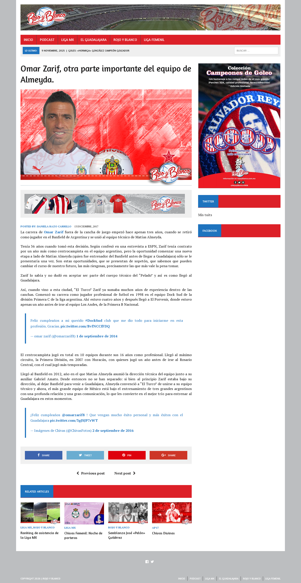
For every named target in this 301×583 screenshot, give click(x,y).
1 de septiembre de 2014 (96, 336)
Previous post (93, 473)
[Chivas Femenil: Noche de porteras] (84, 521)
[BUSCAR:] (256, 50)
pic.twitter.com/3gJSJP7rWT (74, 420)
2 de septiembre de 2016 (113, 430)
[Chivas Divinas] (172, 521)
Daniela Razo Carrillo (54, 226)
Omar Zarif (53, 232)
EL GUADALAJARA (94, 39)
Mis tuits (205, 214)
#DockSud (93, 320)
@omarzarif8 (73, 414)
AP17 (155, 527)
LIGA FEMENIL (154, 39)
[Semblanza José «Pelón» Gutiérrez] (128, 521)
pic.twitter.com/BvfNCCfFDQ (85, 326)
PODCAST (47, 39)
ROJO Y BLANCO (125, 39)
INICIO (28, 39)
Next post (122, 473)
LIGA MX (67, 39)
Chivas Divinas (163, 533)
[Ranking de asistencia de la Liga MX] (40, 521)
